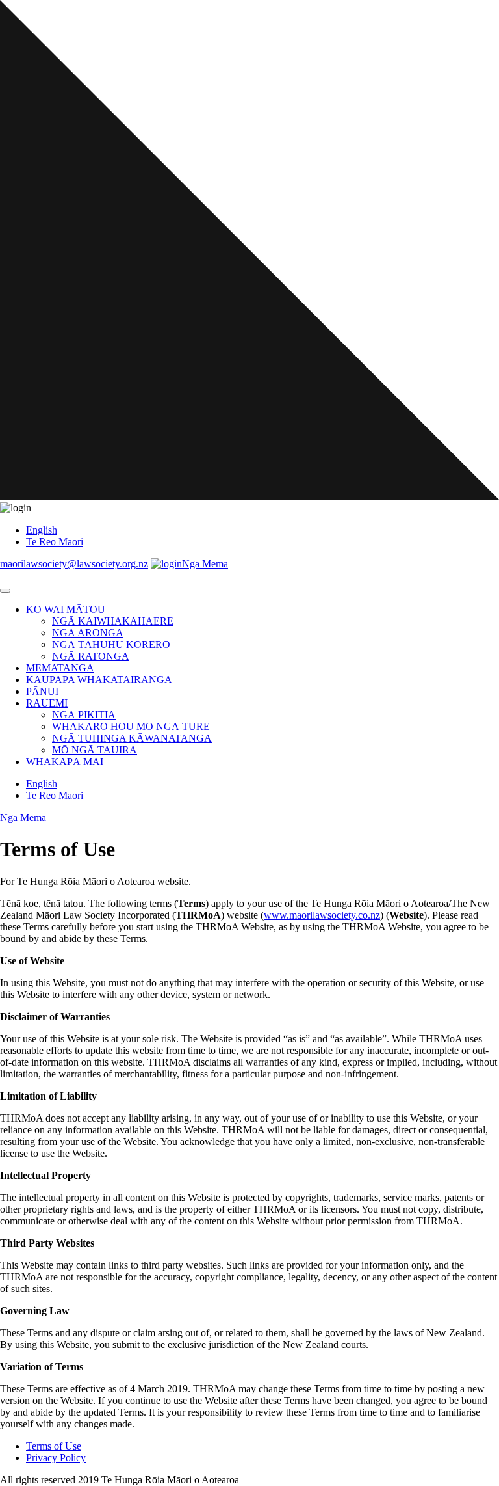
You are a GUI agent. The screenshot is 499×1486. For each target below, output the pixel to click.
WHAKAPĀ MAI (64, 761)
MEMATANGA (60, 667)
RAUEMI (47, 703)
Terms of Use (53, 1446)
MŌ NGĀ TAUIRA (94, 749)
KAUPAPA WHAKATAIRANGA (99, 679)
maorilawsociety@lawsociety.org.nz (74, 563)
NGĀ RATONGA (90, 656)
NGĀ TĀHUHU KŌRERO (111, 644)
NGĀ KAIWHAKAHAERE (112, 621)
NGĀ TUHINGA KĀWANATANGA (132, 738)
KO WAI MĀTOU (65, 609)
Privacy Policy (56, 1457)
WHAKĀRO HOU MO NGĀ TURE (131, 726)
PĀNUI (42, 691)
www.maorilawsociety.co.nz (322, 915)
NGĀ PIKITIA (84, 714)
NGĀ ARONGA (87, 632)
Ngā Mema (205, 563)
